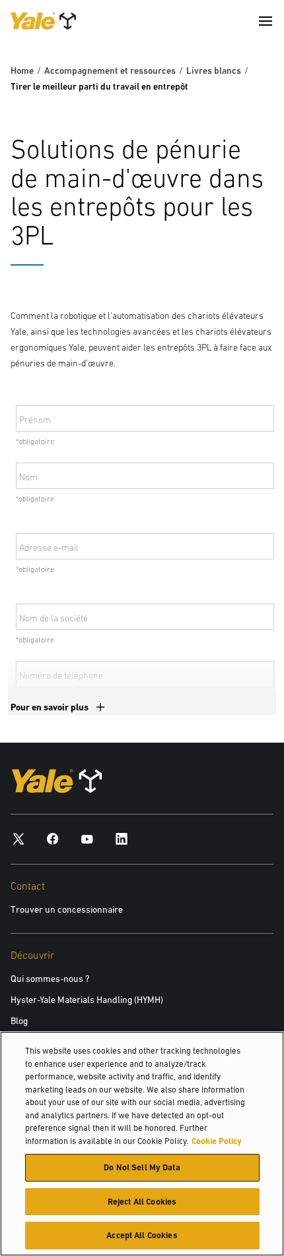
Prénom (35, 419)
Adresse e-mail (49, 547)
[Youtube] (87, 838)
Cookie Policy (217, 1141)
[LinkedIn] (121, 838)
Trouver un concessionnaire (67, 909)
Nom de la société (53, 618)
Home (22, 70)
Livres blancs (213, 70)
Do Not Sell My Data (142, 1167)
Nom (28, 477)
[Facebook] (53, 838)
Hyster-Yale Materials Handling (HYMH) (87, 999)
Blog (19, 1020)
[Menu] (265, 21)
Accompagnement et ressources (110, 70)
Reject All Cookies (142, 1202)
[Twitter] (18, 838)
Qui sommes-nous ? (50, 978)
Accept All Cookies (141, 1235)
